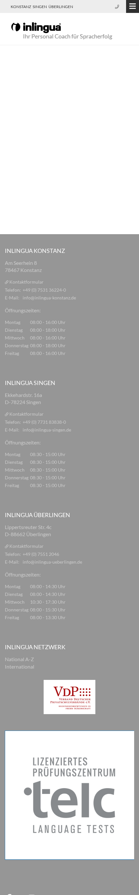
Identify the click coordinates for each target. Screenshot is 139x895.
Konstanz (21, 6)
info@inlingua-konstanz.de (49, 297)
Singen (40, 6)
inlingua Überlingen (37, 514)
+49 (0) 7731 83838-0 (44, 422)
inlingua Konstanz (35, 250)
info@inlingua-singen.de (47, 429)
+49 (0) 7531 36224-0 (44, 290)
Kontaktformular (26, 282)
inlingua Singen (30, 382)
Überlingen (60, 6)
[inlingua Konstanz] (36, 27)
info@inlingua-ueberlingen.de (52, 562)
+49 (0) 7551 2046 (41, 554)
